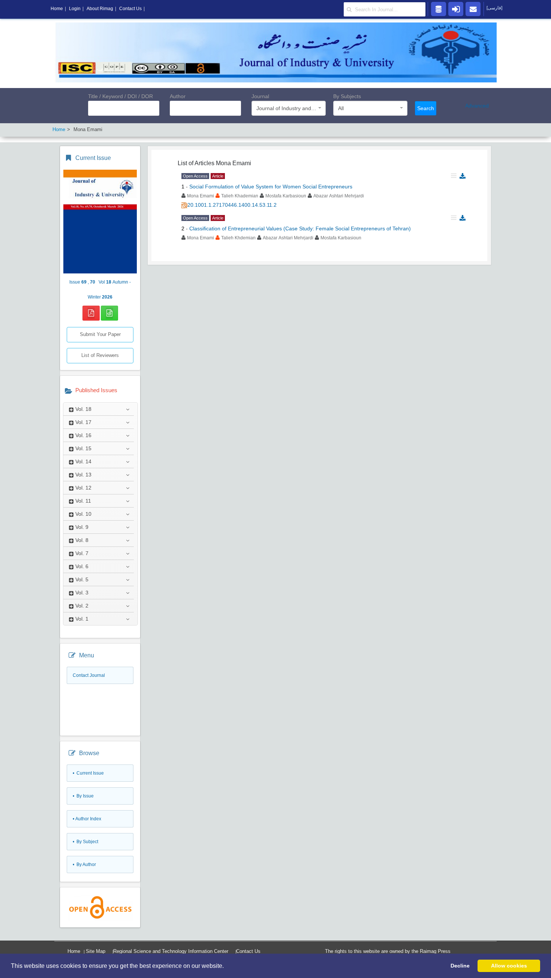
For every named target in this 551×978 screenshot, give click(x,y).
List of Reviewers (100, 355)
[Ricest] (438, 8)
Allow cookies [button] (509, 966)
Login (75, 8)
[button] (226, 966)
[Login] (455, 8)
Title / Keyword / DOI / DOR (120, 96)
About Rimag (100, 8)
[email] (473, 8)
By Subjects (347, 96)
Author (178, 96)
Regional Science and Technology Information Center (170, 951)
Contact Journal (89, 675)
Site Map (95, 951)
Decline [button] (460, 966)
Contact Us (248, 951)
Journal (260, 96)
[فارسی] (494, 7)
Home (73, 951)
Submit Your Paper (100, 334)
